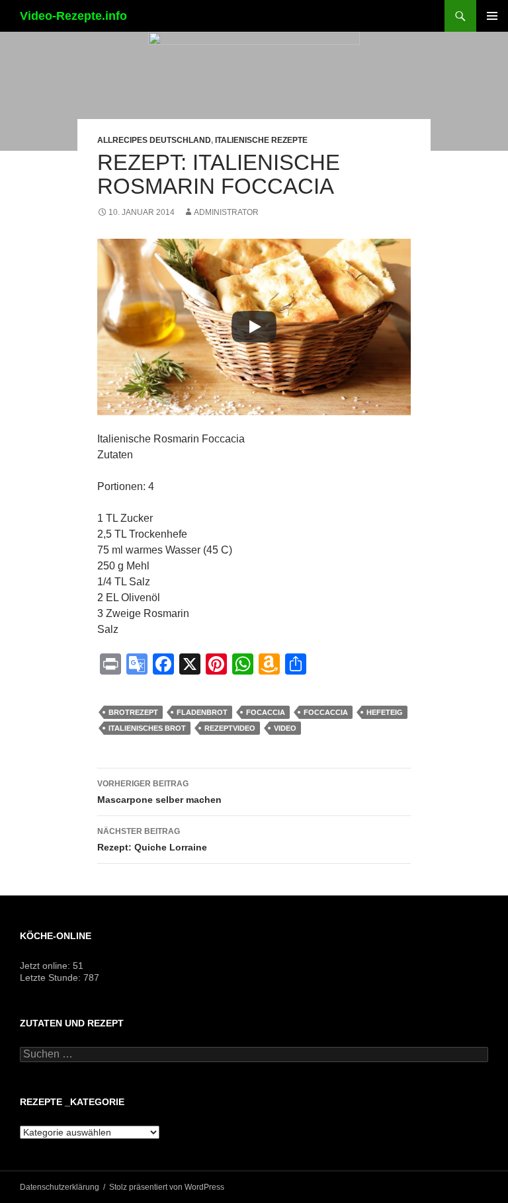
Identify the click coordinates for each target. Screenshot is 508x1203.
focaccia (265, 712)
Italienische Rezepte (261, 140)
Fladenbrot (202, 712)
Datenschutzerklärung (59, 1187)
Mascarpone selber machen (159, 792)
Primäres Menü (492, 16)
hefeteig (384, 712)
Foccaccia (326, 712)
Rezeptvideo (229, 728)
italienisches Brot (147, 728)
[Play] (254, 327)
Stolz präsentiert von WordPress (166, 1187)
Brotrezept (133, 712)
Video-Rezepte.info (73, 15)
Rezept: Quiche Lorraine (152, 839)
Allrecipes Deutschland (154, 140)
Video (285, 728)
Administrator (226, 212)
